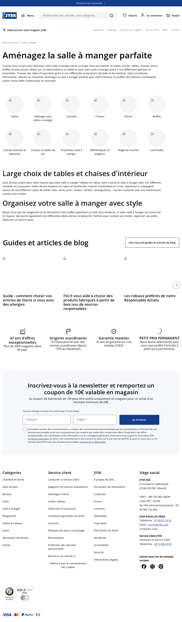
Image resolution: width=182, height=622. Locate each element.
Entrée (6, 545)
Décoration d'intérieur (15, 537)
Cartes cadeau (56, 501)
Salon (5, 501)
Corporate (100, 494)
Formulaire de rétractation (109, 487)
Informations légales (106, 559)
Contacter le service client (155, 539)
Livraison (53, 523)
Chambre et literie (13, 479)
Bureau (6, 494)
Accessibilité (101, 545)
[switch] (25, 597)
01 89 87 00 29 (162, 520)
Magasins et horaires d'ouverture (68, 487)
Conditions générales (38, 438)
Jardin (6, 530)
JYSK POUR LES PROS (106, 530)
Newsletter (100, 516)
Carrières (99, 508)
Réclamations (56, 537)
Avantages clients (58, 494)
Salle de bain (10, 487)
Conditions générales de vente (66, 516)
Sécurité (99, 552)
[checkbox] (24, 429)
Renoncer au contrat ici (62, 556)
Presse (98, 501)
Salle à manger (11, 508)
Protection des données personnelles (62, 546)
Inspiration (100, 523)
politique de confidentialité (92, 441)
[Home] (9, 15)
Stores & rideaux (12, 523)
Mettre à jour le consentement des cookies (68, 565)
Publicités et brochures (62, 508)
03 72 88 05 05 (162, 544)
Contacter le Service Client (63, 479)
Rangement (9, 516)
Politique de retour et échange (66, 530)
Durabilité (100, 537)
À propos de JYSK (104, 479)
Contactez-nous (149, 529)
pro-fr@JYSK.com (158, 524)
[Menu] (32, 588)
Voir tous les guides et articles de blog (152, 242)
